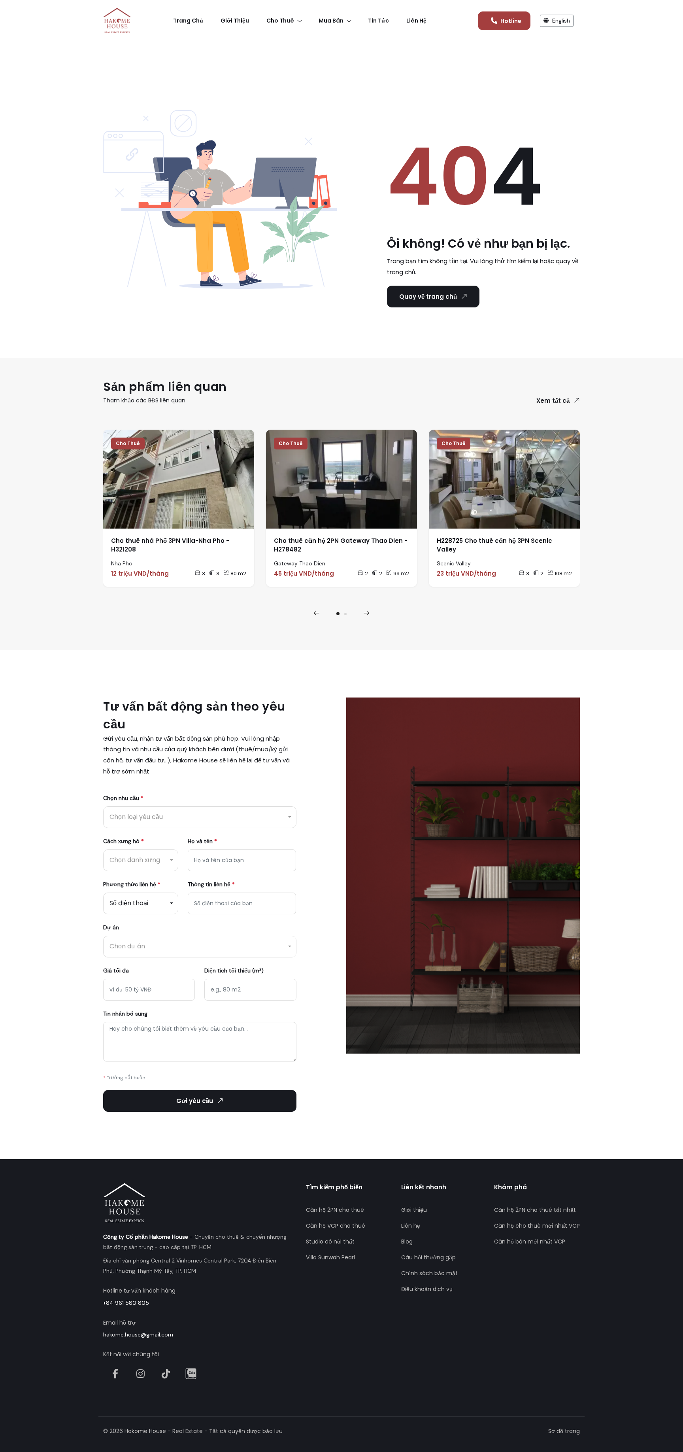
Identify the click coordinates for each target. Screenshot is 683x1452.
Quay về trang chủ (428, 296)
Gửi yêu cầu (194, 1101)
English (560, 20)
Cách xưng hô (123, 841)
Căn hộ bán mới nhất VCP (529, 1241)
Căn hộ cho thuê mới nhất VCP (537, 1226)
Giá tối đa (116, 970)
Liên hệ (410, 1226)
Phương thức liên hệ (131, 884)
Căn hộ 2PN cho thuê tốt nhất (535, 1210)
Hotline (510, 21)
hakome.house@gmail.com (138, 1334)
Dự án (111, 927)
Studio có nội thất (330, 1241)
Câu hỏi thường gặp (428, 1257)
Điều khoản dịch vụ (427, 1289)
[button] (338, 614)
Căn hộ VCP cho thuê (335, 1226)
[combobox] (199, 817)
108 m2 (563, 573)
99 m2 (401, 573)
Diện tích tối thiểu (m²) (234, 970)
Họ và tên (202, 841)
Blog (407, 1241)
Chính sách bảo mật (429, 1273)
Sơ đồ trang (564, 1431)
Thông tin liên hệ (211, 884)
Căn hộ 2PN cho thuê (335, 1210)
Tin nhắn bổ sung (125, 1013)
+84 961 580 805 (126, 1302)
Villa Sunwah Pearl (330, 1257)
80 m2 (238, 573)
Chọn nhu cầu (123, 798)
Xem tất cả (553, 400)
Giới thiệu (414, 1210)
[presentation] (316, 613)
